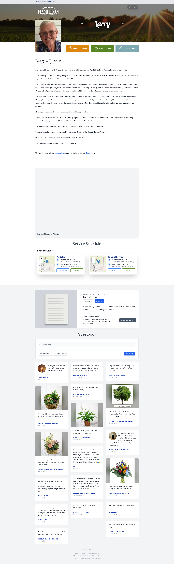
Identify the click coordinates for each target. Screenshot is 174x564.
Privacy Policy (81, 555)
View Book (88, 301)
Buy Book (99, 301)
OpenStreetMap (89, 558)
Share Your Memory (127, 320)
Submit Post (129, 353)
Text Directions (63, 270)
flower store (90, 153)
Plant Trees (77, 270)
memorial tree (60, 153)
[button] (47, 261)
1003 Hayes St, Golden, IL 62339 (71, 266)
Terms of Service (92, 555)
